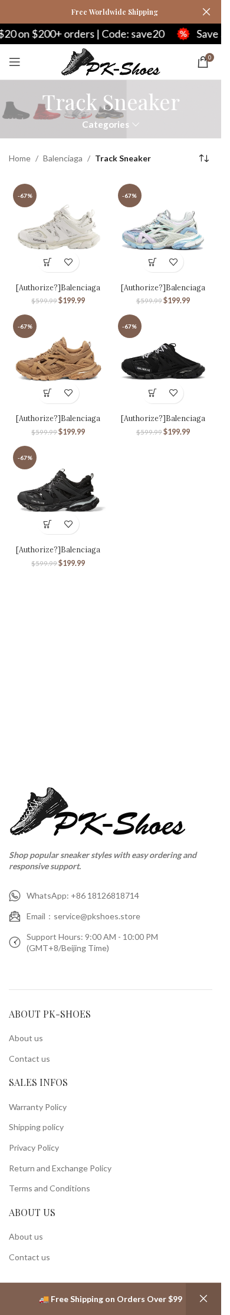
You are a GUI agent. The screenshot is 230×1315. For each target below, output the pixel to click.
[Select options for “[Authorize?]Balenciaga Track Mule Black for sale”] (152, 393)
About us (26, 1038)
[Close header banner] (206, 12)
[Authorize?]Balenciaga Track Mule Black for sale (163, 423)
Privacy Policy (34, 1147)
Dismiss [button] (203, 1299)
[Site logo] (110, 61)
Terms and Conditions (49, 1188)
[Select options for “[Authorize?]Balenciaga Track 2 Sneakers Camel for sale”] (48, 393)
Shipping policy (36, 1127)
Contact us (29, 1059)
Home (20, 158)
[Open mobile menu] (15, 62)
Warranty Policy (38, 1107)
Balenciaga (63, 158)
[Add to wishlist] (68, 261)
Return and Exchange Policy (60, 1168)
